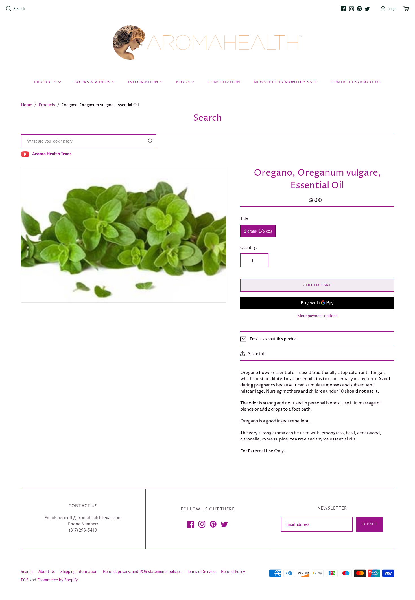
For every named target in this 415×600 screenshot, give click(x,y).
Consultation (223, 82)
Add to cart (317, 285)
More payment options (317, 315)
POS (25, 579)
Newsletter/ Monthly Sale (285, 82)
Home (26, 104)
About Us (46, 571)
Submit (369, 524)
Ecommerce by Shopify (57, 579)
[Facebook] (343, 8)
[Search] (150, 141)
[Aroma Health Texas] (207, 42)
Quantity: (248, 247)
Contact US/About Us (356, 82)
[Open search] (9, 9)
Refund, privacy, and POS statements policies (142, 571)
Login (392, 8)
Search (19, 8)
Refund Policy (233, 571)
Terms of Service (201, 571)
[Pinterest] (359, 8)
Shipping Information (78, 571)
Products (47, 104)
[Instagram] (351, 8)
